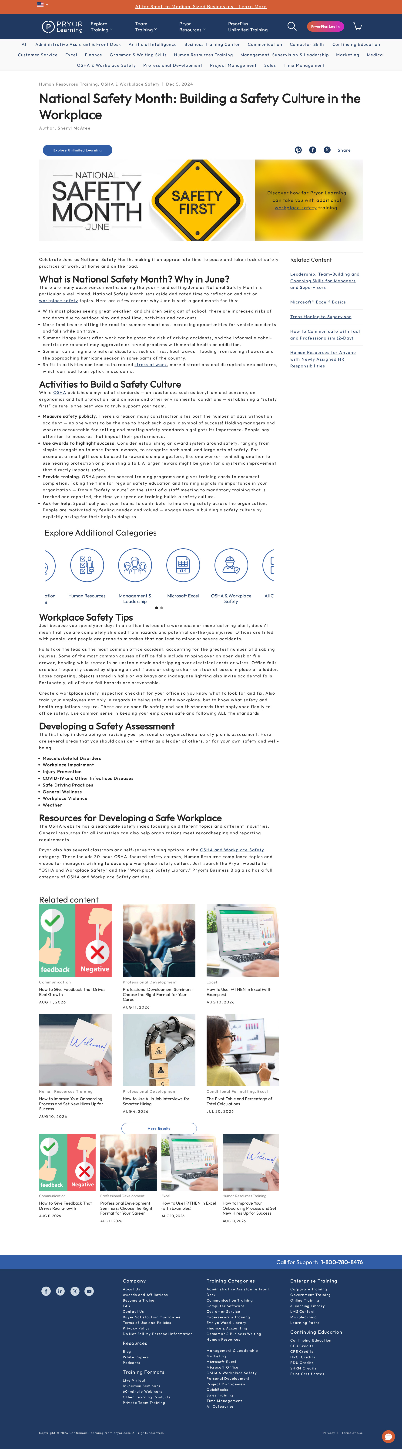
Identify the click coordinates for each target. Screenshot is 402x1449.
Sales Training (220, 1395)
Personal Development (228, 1378)
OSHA (59, 392)
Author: (48, 128)
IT (209, 1345)
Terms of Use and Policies (147, 1322)
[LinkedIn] (61, 1292)
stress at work (150, 364)
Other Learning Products (147, 1397)
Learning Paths (304, 1322)
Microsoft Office (222, 1367)
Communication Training (230, 1300)
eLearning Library (307, 1306)
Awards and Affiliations (145, 1294)
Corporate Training (308, 1289)
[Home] (62, 26)
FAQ (127, 1306)
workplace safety (58, 300)
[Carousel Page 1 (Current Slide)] (156, 607)
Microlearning (303, 1317)
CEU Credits (302, 1346)
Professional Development (172, 65)
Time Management (304, 65)
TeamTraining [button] (144, 27)
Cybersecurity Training (228, 1317)
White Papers (136, 1357)
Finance (94, 54)
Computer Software (226, 1306)
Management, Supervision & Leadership (285, 54)
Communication (265, 44)
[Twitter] (75, 1292)
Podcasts (131, 1362)
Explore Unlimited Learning (78, 150)
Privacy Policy (136, 1328)
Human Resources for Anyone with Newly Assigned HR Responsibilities (323, 359)
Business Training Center (212, 44)
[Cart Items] (357, 29)
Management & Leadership (232, 1350)
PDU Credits (302, 1362)
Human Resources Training (203, 54)
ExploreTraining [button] (100, 27)
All (25, 44)
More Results (159, 1128)
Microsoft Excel (221, 1361)
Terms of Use (352, 1433)
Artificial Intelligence (153, 44)
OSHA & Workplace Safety (106, 65)
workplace (288, 207)
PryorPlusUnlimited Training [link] (248, 27)
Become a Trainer (139, 1300)
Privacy (329, 1433)
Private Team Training (144, 1402)
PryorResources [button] (190, 27)
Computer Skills (307, 44)
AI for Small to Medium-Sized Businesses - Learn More (201, 6)
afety (310, 207)
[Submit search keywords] (292, 26)
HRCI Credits (302, 1357)
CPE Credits (301, 1351)
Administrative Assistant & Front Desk (78, 44)
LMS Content (302, 1311)
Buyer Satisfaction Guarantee (152, 1317)
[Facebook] (46, 1292)
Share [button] (344, 150)
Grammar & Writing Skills (138, 54)
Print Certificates (307, 1374)
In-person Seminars (141, 1386)
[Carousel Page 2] (161, 607)
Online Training (304, 1300)
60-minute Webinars (142, 1391)
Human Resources (223, 1339)
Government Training (310, 1294)
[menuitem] (101, 27)
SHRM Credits (303, 1368)
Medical (375, 54)
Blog (127, 1351)
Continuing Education (356, 44)
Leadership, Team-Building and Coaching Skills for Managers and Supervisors (325, 280)
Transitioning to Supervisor (321, 316)
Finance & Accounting (227, 1328)
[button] (325, 26)
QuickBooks (217, 1389)
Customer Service (38, 54)
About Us (131, 1289)
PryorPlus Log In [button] (325, 26)
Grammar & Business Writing (234, 1334)
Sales (270, 65)
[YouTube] (89, 1292)
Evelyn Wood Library (227, 1322)
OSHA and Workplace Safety (232, 850)
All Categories (220, 1406)
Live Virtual (134, 1380)
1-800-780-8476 (342, 1262)
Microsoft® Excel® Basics (318, 302)
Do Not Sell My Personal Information (158, 1334)
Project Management (233, 65)
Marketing (347, 54)
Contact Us (133, 1311)
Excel (71, 54)
